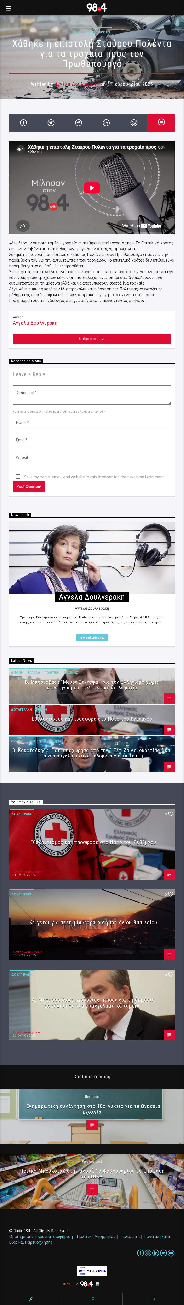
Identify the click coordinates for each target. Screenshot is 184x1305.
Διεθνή (17, 672)
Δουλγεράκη (84, 31)
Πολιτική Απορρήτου (96, 1236)
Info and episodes (92, 637)
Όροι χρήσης (21, 1236)
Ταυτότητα (130, 1236)
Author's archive (92, 339)
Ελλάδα (34, 672)
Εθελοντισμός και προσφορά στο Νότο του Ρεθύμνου (92, 719)
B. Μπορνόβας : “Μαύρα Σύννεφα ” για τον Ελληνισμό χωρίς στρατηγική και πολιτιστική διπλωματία (92, 684)
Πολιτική (51, 672)
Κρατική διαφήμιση (55, 1236)
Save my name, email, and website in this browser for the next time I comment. (94, 476)
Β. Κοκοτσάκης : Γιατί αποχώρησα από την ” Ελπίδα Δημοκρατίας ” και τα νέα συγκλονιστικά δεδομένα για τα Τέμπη (92, 753)
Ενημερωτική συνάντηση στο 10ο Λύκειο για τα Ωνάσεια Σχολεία (93, 1109)
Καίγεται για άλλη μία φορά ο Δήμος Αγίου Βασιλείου (93, 922)
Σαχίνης (71, 672)
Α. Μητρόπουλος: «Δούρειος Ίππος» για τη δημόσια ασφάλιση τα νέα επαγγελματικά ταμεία (93, 1002)
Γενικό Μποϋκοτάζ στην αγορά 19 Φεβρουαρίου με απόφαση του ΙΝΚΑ (93, 1174)
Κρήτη (104, 31)
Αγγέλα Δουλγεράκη (77, 84)
